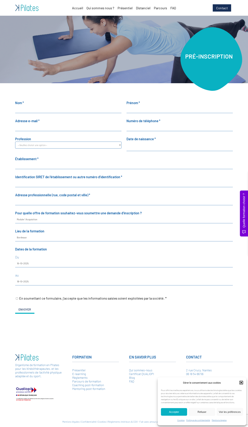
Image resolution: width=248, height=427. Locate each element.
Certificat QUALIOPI (141, 374)
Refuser (202, 411)
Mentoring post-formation (88, 389)
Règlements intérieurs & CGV (123, 421)
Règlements (80, 377)
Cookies (181, 420)
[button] (241, 382)
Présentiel (79, 370)
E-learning (79, 374)
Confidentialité (88, 421)
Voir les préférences (230, 411)
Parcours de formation (86, 381)
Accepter (174, 411)
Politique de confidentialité (198, 420)
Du (17, 257)
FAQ (131, 381)
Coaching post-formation (88, 385)
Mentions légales (219, 420)
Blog (132, 377)
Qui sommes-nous (140, 370)
